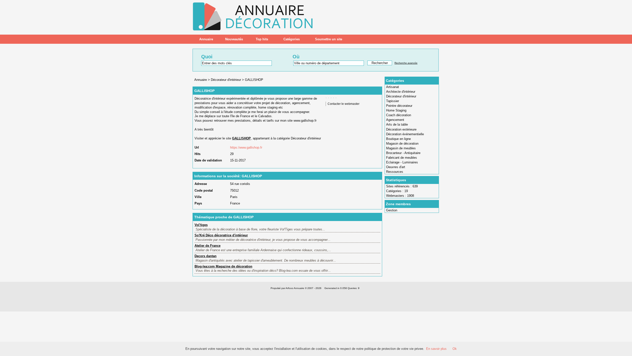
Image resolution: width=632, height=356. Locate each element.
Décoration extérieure (401, 129)
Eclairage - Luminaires (402, 162)
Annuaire (206, 39)
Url (197, 147)
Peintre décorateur (399, 106)
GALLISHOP (254, 80)
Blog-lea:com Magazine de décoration (223, 266)
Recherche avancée (406, 63)
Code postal (204, 190)
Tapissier (392, 101)
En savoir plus (436, 349)
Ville (198, 197)
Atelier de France (207, 245)
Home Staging (396, 110)
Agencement (395, 120)
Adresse (201, 184)
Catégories (291, 39)
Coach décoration (398, 115)
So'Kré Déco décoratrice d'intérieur (221, 235)
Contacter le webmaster (343, 103)
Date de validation (208, 160)
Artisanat (392, 87)
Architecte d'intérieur (400, 91)
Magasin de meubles (401, 148)
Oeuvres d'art (395, 167)
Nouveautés (234, 39)
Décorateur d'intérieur (401, 96)
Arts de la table (397, 124)
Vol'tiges (201, 225)
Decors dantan (206, 256)
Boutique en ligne (398, 139)
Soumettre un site (328, 39)
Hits (197, 154)
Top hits (262, 39)
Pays (198, 203)
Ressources (394, 172)
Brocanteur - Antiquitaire (403, 153)
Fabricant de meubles (401, 157)
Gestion (391, 210)
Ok (455, 349)
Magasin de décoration (402, 143)
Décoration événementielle (405, 134)
